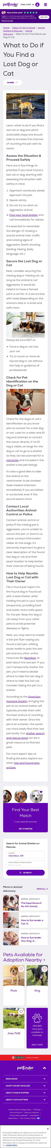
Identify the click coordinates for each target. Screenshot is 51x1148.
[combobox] (25, 855)
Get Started (25, 829)
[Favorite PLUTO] (21, 969)
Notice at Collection (31, 1112)
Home (6, 27)
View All (41, 889)
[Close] (48, 1129)
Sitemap (37, 1110)
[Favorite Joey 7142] (21, 1011)
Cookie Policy (13, 1118)
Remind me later (7, 21)
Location (11, 853)
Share (10, 82)
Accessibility (34, 1115)
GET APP (44, 17)
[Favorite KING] (44, 969)
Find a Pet (26, 4)
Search (27, 872)
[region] (25, 1136)
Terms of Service (16, 1112)
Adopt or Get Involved (23, 27)
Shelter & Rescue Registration (19, 1110)
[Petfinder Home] (10, 4)
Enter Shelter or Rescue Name (20, 862)
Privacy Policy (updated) (18, 1115)
